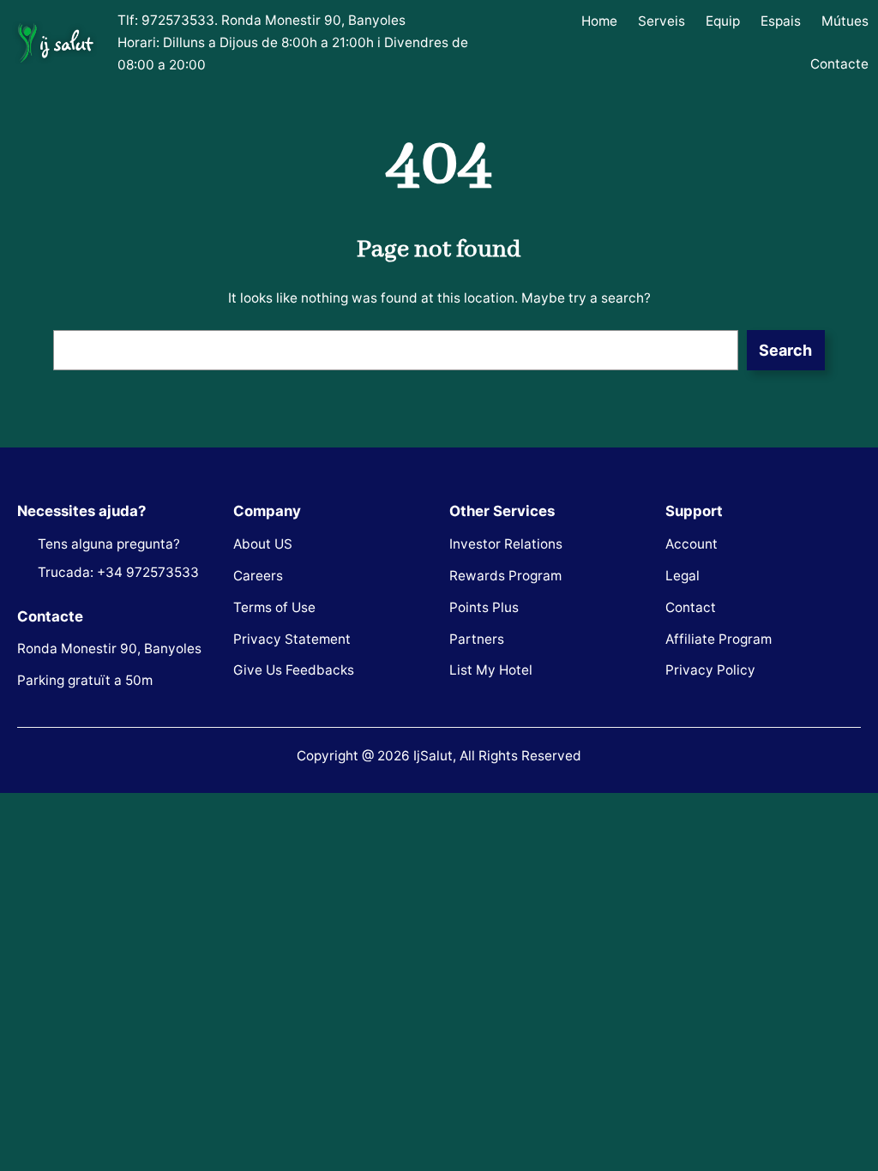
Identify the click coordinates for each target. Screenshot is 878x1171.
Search (785, 350)
